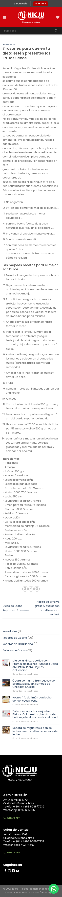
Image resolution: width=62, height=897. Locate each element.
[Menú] (4, 17)
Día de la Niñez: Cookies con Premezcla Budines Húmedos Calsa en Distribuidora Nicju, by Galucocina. (35, 665)
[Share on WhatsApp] (25, 589)
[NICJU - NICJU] (31, 17)
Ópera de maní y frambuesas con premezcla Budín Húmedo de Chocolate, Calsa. (34, 684)
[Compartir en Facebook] (31, 589)
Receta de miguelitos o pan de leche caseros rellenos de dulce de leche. (35, 731)
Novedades (8, 44)
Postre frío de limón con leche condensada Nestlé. (32, 699)
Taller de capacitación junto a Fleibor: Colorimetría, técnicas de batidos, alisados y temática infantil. (35, 714)
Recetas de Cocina (14, 638)
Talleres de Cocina (14, 650)
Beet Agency (49, 892)
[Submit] (56, 31)
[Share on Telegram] (37, 589)
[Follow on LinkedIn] (13, 870)
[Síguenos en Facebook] (5, 870)
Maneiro (34, 892)
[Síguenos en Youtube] (17, 870)
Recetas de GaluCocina (17, 644)
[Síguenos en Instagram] (9, 870)
